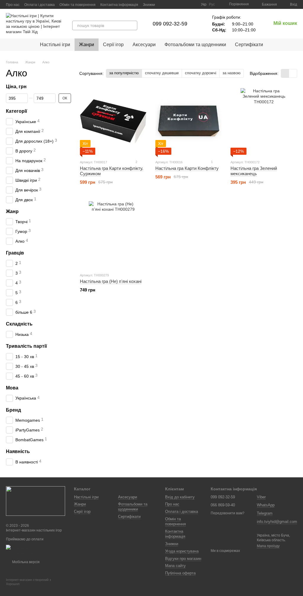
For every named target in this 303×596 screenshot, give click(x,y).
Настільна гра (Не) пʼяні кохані (110, 281)
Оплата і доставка (39, 5)
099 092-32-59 (170, 23)
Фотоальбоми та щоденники (195, 44)
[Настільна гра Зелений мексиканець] (264, 121)
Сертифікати (249, 44)
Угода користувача (182, 551)
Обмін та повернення (77, 5)
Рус (212, 4)
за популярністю (124, 73)
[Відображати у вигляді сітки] (285, 73)
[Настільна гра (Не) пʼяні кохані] (113, 234)
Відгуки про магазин (183, 558)
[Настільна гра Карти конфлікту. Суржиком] (113, 121)
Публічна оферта (180, 573)
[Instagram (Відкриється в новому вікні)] (171, 4)
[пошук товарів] (132, 25)
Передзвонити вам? (227, 513)
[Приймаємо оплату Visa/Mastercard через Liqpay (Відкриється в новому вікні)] (35, 549)
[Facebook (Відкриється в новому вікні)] (185, 4)
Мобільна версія (25, 562)
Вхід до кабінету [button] (180, 497)
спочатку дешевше (162, 73)
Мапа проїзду (268, 546)
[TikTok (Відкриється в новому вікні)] (178, 4)
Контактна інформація (119, 5)
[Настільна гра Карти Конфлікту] (188, 121)
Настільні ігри (55, 44)
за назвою (232, 73)
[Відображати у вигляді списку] (293, 73)
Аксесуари (144, 44)
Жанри (86, 44)
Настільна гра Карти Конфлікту (187, 168)
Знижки (149, 5)
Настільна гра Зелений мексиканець (254, 171)
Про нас (13, 5)
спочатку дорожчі (200, 73)
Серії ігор (113, 44)
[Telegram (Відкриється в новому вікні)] (192, 4)
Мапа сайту (175, 565)
